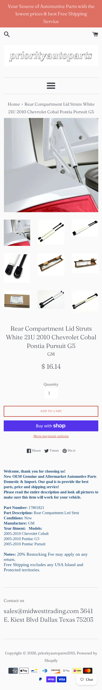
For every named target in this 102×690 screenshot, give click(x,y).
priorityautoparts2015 (56, 653)
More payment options (51, 436)
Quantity (51, 384)
